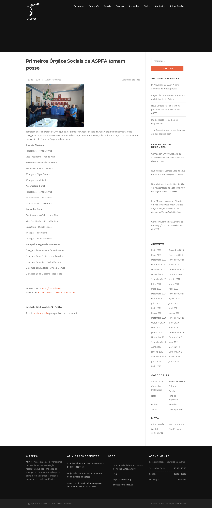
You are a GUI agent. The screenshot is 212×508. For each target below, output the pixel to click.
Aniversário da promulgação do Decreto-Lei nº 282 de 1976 (167, 225)
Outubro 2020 (158, 322)
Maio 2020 (156, 327)
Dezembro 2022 (176, 269)
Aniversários (157, 381)
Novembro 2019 (159, 337)
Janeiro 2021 (175, 313)
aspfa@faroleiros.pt (122, 479)
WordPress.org (176, 429)
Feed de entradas (177, 424)
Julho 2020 (174, 322)
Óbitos (154, 404)
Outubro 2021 (158, 298)
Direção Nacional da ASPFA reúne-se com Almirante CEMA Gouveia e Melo (167, 157)
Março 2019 (174, 346)
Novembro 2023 (176, 259)
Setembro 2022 (158, 279)
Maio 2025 (156, 255)
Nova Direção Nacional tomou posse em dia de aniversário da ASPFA (166, 109)
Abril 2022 (173, 288)
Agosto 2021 (174, 298)
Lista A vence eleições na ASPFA (169, 174)
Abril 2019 (156, 346)
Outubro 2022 (175, 274)
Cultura (172, 386)
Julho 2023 (174, 264)
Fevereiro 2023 (158, 269)
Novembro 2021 (176, 293)
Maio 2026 (156, 250)
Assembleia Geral (177, 381)
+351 (115, 474)
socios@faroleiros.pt (123, 484)
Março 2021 (157, 313)
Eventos (120, 6)
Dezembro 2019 (176, 332)
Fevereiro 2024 (176, 255)
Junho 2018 (174, 361)
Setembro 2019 (158, 342)
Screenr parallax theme (161, 503)
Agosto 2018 (174, 356)
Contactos (160, 6)
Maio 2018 (156, 366)
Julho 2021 (156, 303)
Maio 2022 (156, 288)
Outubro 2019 (175, 337)
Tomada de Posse (65, 292)
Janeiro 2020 (157, 332)
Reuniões (173, 404)
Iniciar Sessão (177, 6)
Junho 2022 (174, 284)
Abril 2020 (173, 327)
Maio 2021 (156, 308)
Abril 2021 (173, 308)
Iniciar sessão (157, 424)
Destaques (79, 6)
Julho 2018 (156, 361)
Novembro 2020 (176, 317)
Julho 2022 (156, 284)
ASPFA (41, 292)
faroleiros (56, 79)
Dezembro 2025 (176, 250)
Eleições (136, 79)
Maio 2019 (174, 342)
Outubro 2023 (158, 264)
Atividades (134, 6)
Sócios (147, 6)
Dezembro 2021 (158, 293)
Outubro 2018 (175, 351)
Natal (153, 395)
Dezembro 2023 (158, 259)
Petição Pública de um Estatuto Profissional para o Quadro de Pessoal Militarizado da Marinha (167, 208)
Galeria (107, 6)
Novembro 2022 (159, 274)
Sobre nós (94, 6)
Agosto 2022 (174, 279)
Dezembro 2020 (158, 317)
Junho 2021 (174, 303)
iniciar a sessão (41, 313)
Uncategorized (176, 409)
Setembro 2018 (158, 356)
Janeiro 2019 (157, 351)
